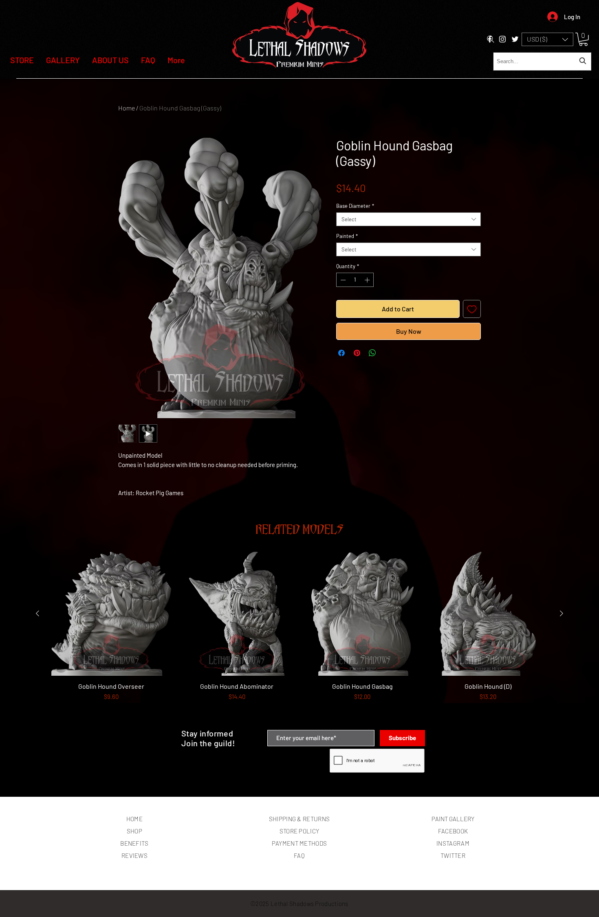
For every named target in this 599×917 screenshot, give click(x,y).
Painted (347, 236)
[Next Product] (561, 613)
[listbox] (547, 39)
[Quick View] (111, 614)
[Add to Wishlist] (472, 309)
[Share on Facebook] (341, 353)
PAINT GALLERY (453, 818)
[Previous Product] (37, 613)
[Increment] (368, 280)
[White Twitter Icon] (515, 39)
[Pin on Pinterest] (357, 353)
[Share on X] (388, 353)
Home (126, 108)
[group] (299, 637)
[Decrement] (342, 280)
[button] (547, 39)
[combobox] (542, 61)
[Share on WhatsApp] (372, 353)
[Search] (490, 39)
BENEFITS (134, 843)
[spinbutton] (355, 280)
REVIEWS (134, 855)
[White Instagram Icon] (502, 39)
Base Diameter (355, 206)
